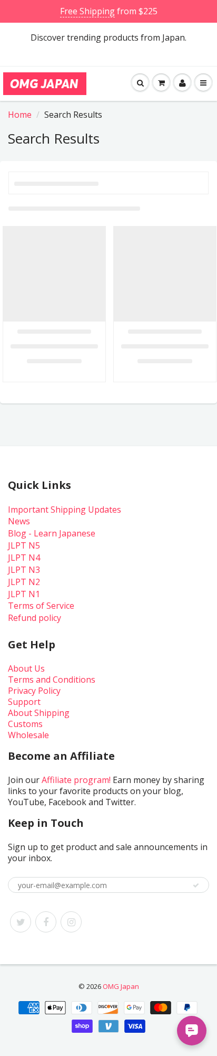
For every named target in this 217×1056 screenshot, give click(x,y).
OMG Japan (121, 986)
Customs (25, 724)
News (19, 521)
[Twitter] (20, 921)
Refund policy (34, 618)
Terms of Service (41, 605)
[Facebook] (45, 921)
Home (20, 114)
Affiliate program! (76, 780)
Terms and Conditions (51, 679)
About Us (26, 668)
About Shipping (39, 713)
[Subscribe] (196, 885)
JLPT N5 (24, 545)
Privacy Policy (34, 690)
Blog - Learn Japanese (51, 533)
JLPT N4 (24, 557)
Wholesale (28, 735)
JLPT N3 (24, 570)
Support (24, 702)
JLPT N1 (24, 594)
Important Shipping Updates (64, 509)
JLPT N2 (24, 582)
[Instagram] (71, 921)
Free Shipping (87, 11)
